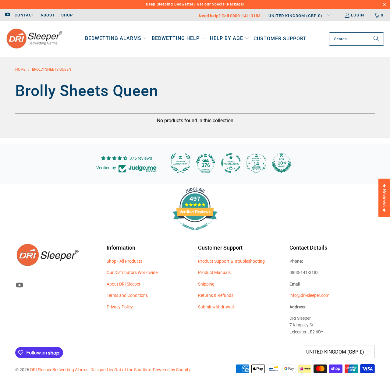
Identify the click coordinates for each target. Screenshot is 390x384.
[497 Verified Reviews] (195, 233)
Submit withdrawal (216, 306)
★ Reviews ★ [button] (384, 197)
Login (357, 15)
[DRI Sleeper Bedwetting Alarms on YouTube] (7, 15)
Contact (24, 15)
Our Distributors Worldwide (132, 272)
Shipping (206, 284)
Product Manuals (214, 272)
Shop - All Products (124, 261)
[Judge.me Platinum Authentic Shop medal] (180, 163)
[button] (116, 39)
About (48, 15)
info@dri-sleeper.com (309, 295)
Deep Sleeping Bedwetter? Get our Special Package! (195, 4)
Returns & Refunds (215, 295)
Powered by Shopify (171, 369)
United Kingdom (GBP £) (296, 15)
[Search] (376, 39)
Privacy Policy (120, 306)
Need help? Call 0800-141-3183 (230, 15)
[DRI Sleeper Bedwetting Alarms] (34, 39)
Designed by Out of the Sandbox (120, 369)
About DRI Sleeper (123, 284)
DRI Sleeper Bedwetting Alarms (59, 369)
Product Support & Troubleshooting (231, 261)
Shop (67, 15)
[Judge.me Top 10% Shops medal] (281, 163)
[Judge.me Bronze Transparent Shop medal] (231, 163)
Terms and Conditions (127, 295)
